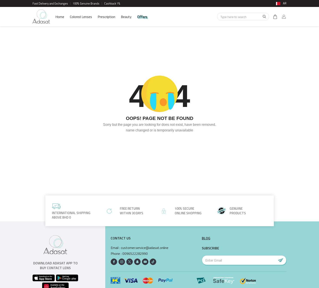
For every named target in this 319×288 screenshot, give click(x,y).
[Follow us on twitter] (129, 262)
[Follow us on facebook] (114, 262)
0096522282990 (135, 253)
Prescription (106, 16)
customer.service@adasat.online (144, 247)
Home (59, 16)
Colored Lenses (81, 16)
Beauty (126, 16)
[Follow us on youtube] (145, 262)
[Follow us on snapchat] (137, 262)
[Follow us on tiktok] (153, 262)
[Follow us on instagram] (121, 262)
